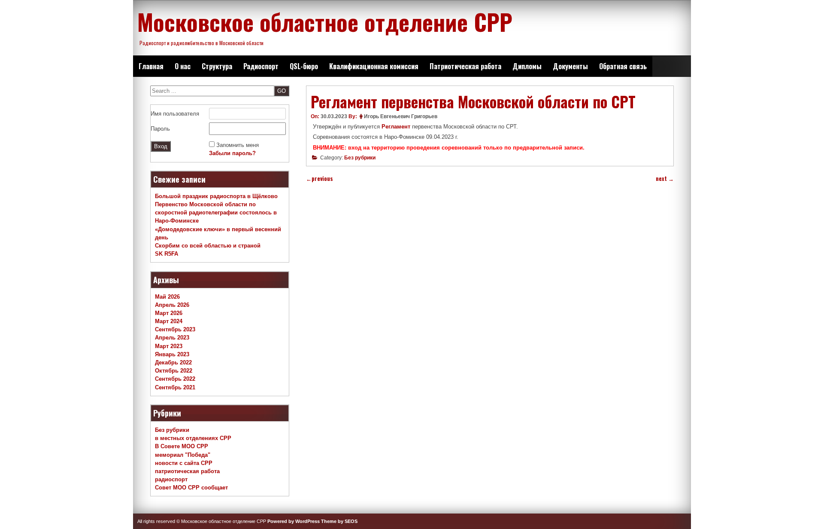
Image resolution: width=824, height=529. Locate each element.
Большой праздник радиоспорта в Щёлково (216, 196)
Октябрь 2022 (173, 370)
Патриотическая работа (465, 66)
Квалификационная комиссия (373, 66)
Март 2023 (168, 346)
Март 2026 (168, 313)
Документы (570, 66)
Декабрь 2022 (173, 362)
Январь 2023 (172, 354)
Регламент (397, 126)
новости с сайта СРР (183, 463)
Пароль (160, 128)
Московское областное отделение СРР (324, 21)
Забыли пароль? (232, 153)
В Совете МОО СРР (181, 446)
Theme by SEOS (339, 521)
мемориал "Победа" (182, 455)
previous (319, 178)
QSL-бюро (304, 66)
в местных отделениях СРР (193, 438)
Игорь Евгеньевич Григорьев (400, 116)
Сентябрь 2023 (175, 329)
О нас (183, 66)
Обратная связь (623, 66)
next (665, 178)
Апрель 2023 (172, 337)
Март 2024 (168, 321)
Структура (217, 66)
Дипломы (527, 66)
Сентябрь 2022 (175, 379)
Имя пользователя (175, 113)
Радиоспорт (261, 66)
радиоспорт (171, 479)
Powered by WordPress (293, 521)
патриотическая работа (187, 471)
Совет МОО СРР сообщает (191, 487)
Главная (151, 66)
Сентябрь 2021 (175, 387)
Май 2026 (167, 297)
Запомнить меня (237, 145)
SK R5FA (166, 254)
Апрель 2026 (172, 305)
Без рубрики (360, 158)
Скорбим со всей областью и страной (208, 245)
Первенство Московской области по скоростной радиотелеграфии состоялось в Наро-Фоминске (216, 212)
